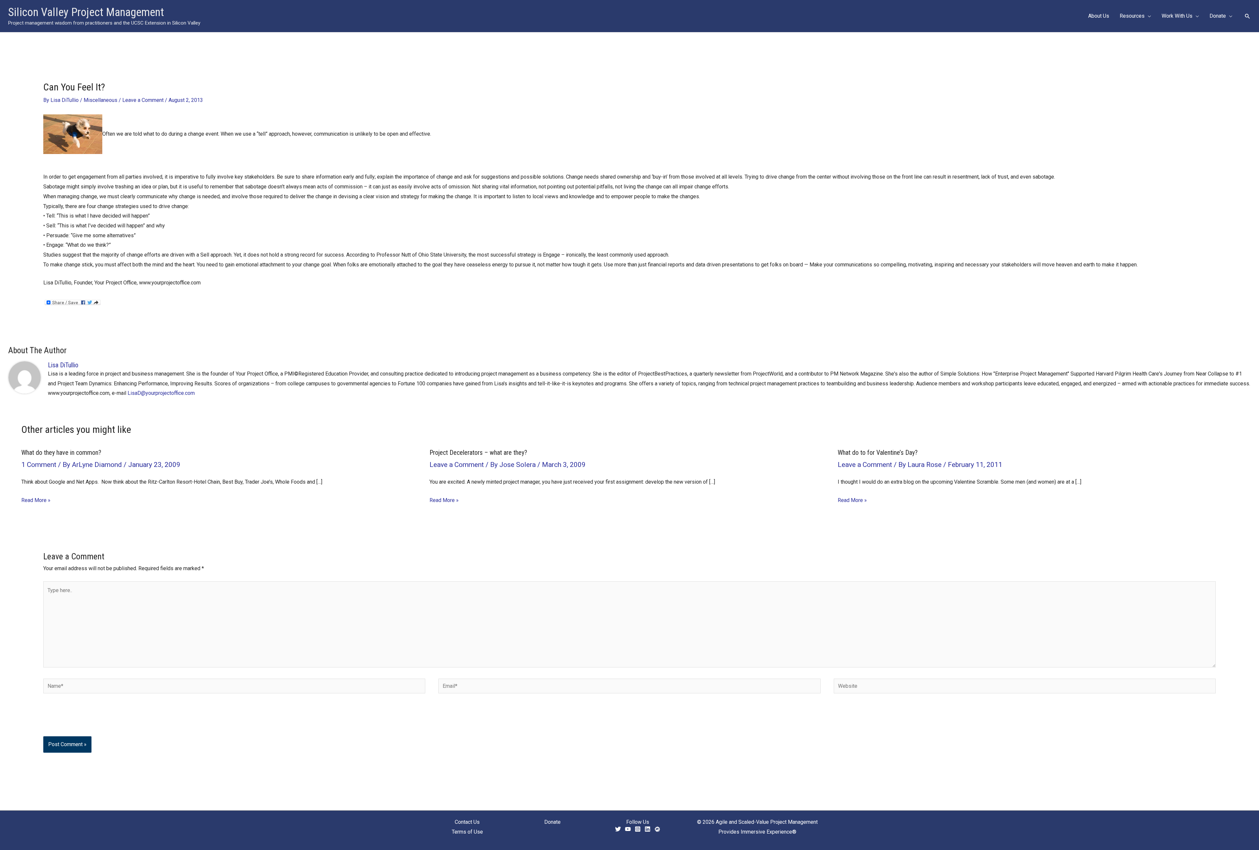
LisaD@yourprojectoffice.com (161, 393)
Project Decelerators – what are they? (478, 452)
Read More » (35, 500)
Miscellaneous (100, 100)
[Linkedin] (647, 829)
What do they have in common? (61, 452)
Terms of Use (467, 832)
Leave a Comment (143, 100)
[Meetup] (657, 829)
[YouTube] (628, 829)
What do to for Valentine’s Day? (878, 452)
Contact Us (467, 822)
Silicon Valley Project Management (86, 12)
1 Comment (38, 465)
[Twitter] (618, 829)
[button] (1148, 16)
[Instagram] (638, 829)
